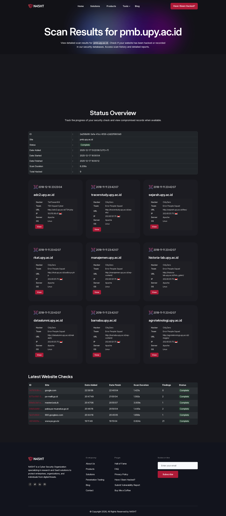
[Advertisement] (113, 89)
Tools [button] (125, 6)
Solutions (95, 6)
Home (81, 6)
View (39, 227)
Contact (89, 490)
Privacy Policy (121, 474)
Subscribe (168, 474)
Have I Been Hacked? (125, 479)
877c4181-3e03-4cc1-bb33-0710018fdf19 (36, 396)
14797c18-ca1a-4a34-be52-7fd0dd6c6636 (36, 390)
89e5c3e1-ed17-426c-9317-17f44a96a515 (36, 402)
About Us (90, 463)
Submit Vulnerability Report (127, 485)
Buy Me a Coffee (123, 490)
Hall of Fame (121, 463)
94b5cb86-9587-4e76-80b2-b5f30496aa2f (36, 408)
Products (111, 6)
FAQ (117, 469)
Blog (137, 6)
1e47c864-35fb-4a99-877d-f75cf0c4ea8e (36, 415)
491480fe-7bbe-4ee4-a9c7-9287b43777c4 (36, 421)
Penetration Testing (95, 479)
